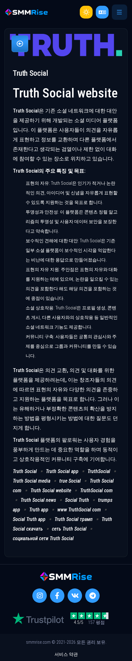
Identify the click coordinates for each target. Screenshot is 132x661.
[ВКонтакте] (75, 595)
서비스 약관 (66, 654)
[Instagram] (39, 595)
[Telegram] (92, 595)
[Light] (86, 12)
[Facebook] (57, 595)
